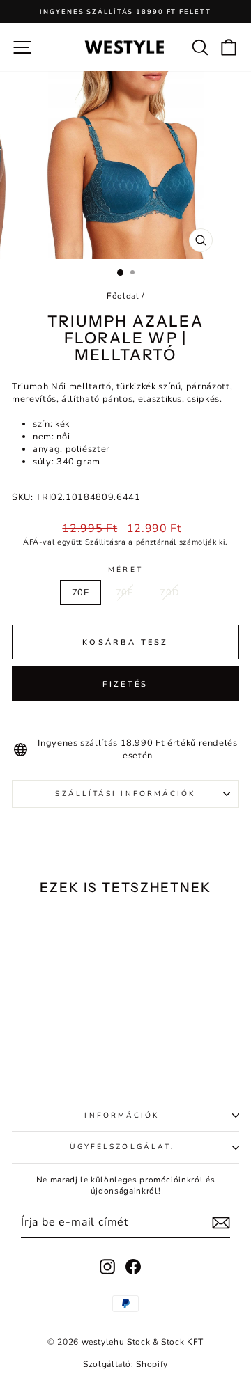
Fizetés (125, 684)
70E (125, 592)
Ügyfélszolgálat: (122, 1147)
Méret (125, 569)
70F (80, 592)
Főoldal (123, 296)
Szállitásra (105, 542)
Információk (121, 1115)
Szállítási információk (125, 794)
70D (169, 592)
